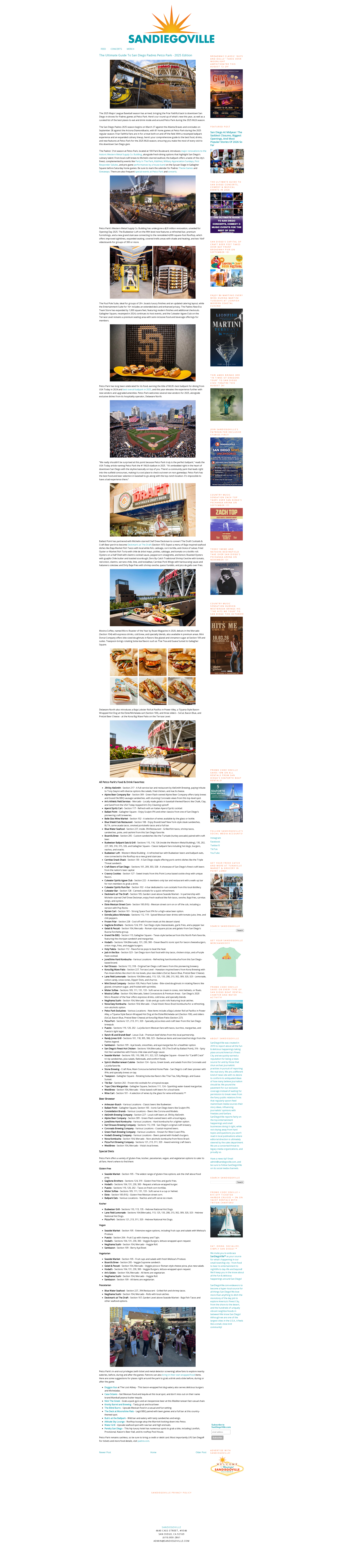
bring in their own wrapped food (178, 1374)
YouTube (215, 852)
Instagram (215, 837)
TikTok (214, 849)
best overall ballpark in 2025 (137, 389)
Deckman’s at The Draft (139, 544)
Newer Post (105, 1452)
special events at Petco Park (149, 171)
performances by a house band (149, 164)
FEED (103, 48)
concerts (172, 171)
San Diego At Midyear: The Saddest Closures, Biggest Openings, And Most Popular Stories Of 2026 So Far (226, 138)
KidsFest (158, 161)
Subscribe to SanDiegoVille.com (221, 1426)
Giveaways (104, 171)
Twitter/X (215, 845)
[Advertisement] (227, 722)
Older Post (201, 1452)
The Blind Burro (113, 1407)
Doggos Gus (111, 1387)
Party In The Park (144, 161)
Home (153, 1452)
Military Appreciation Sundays (179, 161)
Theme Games (185, 168)
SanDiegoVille (171, 1527)
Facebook (215, 841)
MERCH (130, 48)
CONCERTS (116, 48)
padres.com (143, 1440)
